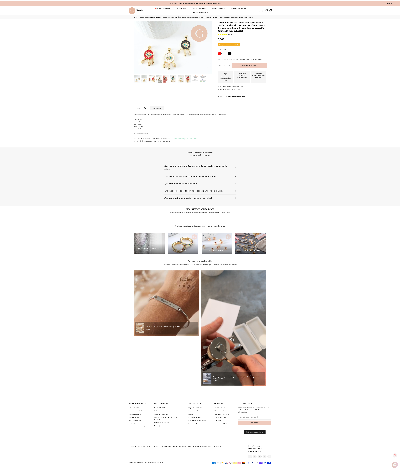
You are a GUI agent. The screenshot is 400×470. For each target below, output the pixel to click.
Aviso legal (155, 446)
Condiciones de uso (179, 446)
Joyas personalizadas (135, 420)
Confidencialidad (166, 446)
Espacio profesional (220, 417)
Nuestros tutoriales (160, 408)
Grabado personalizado (161, 423)
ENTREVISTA (157, 108)
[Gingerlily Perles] (136, 10)
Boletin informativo (220, 411)
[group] (173, 47)
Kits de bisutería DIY (135, 417)
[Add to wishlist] (395, 455)
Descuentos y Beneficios (221, 414)
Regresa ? (191, 414)
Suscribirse (254, 423)
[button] (206, 47)
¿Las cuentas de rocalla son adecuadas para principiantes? (193, 191)
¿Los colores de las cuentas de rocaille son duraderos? (191, 176)
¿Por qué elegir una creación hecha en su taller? (188, 198)
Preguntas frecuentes (195, 408)
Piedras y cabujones (218, 8)
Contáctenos (218, 420)
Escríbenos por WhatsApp (222, 424)
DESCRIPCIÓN (141, 108)
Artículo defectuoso (194, 417)
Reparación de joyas (194, 424)
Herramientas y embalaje (200, 13)
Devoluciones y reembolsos (202, 446)
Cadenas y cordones (238, 8)
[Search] (259, 10)
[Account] (262, 10)
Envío (189, 446)
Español (388, 3)
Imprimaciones (181, 8)
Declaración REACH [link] (238, 86)
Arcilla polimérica (134, 424)
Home (136, 17)
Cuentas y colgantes (199, 8)
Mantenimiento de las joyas (197, 420)
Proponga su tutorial (160, 426)
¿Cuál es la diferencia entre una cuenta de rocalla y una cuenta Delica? (195, 167)
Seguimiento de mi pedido (196, 411)
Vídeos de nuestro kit (161, 414)
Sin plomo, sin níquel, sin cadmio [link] (230, 89)
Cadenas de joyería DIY (136, 411)
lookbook (157, 411)
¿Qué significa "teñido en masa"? (180, 183)
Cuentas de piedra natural (137, 427)
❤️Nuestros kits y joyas (163, 8)
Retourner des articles (254, 432)
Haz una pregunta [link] (225, 86)
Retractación (217, 446)
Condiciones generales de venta (140, 446)
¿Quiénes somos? (219, 408)
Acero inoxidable (134, 408)
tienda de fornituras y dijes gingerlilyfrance (182, 139)
